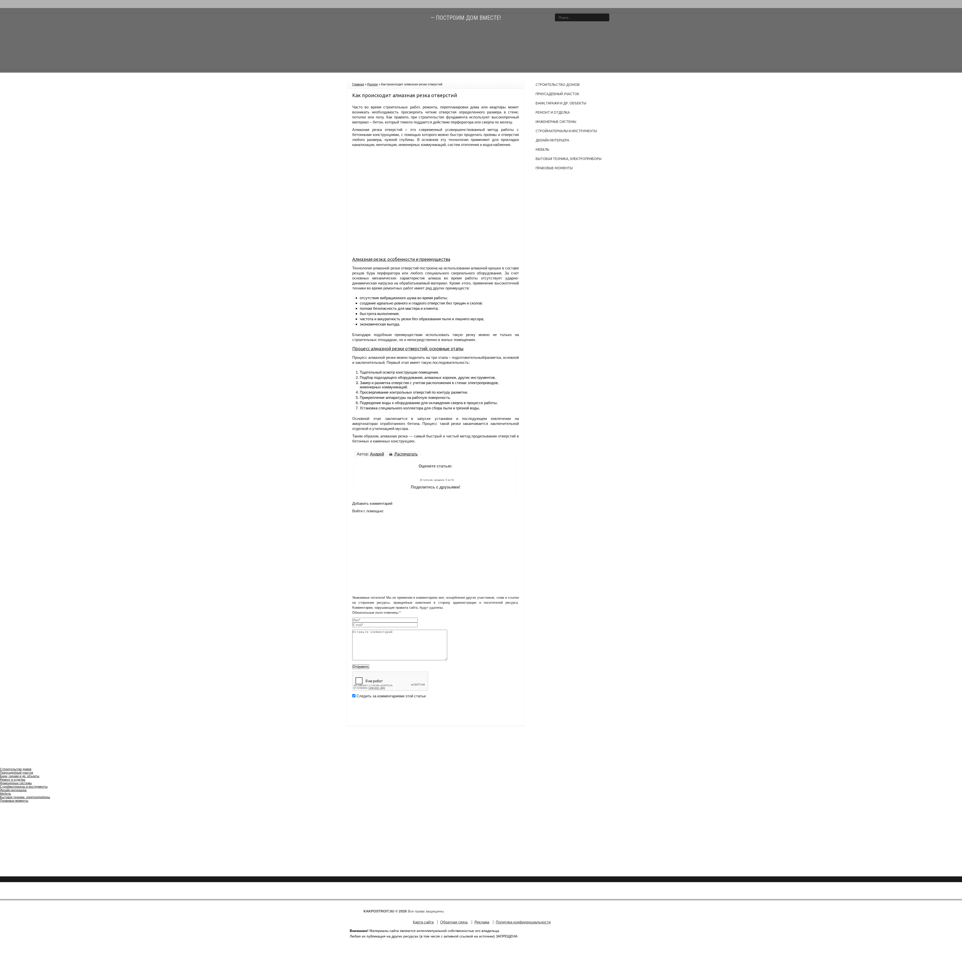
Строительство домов (558, 85)
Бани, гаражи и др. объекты (561, 103)
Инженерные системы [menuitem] (16, 783)
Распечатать (406, 454)
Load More (435, 709)
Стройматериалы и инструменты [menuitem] (24, 786)
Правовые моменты (554, 168)
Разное (372, 84)
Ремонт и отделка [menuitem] (12, 779)
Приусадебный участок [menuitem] (16, 772)
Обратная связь (454, 922)
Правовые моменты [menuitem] (14, 801)
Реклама (481, 922)
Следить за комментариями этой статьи (391, 696)
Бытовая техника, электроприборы (569, 159)
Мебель (542, 149)
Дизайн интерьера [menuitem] (13, 790)
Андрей (377, 454)
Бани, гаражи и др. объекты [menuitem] (19, 776)
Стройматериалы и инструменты (566, 131)
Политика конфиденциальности (523, 922)
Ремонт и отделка (553, 112)
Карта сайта (423, 922)
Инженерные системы (556, 122)
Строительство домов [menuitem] (15, 769)
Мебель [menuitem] (5, 794)
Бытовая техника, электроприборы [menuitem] (25, 797)
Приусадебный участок (557, 94)
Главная (358, 84)
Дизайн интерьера (552, 140)
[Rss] (610, 4)
